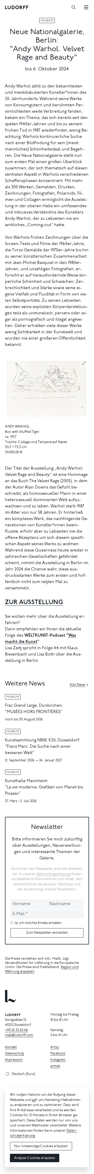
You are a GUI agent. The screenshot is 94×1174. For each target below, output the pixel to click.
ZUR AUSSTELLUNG (34, 602)
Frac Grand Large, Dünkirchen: (34, 706)
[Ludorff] (17, 7)
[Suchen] (73, 7)
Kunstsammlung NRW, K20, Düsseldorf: (42, 740)
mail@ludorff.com (19, 1035)
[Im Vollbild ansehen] (84, 363)
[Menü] (86, 7)
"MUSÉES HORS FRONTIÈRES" (33, 712)
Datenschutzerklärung (53, 874)
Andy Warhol (17, 427)
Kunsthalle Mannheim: (27, 781)
